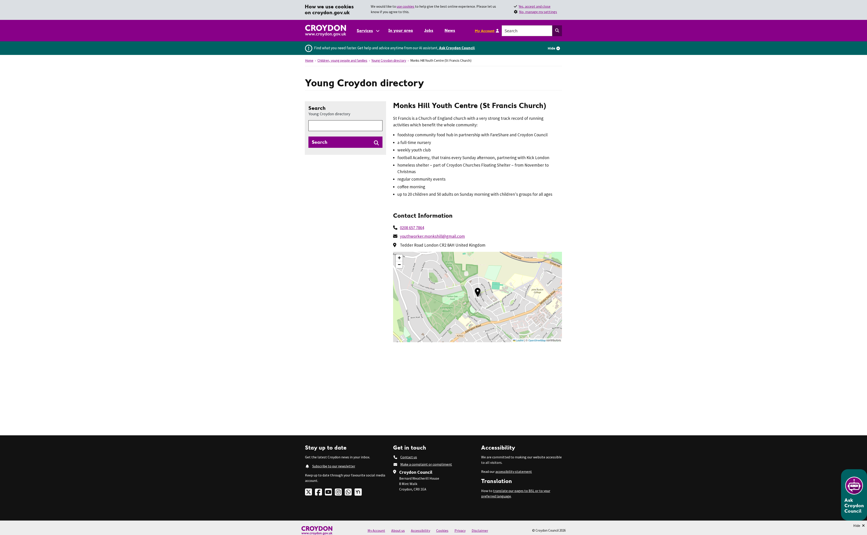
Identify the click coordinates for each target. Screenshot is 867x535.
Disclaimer (480, 530)
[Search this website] (557, 30)
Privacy (460, 530)
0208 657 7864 (412, 227)
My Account (484, 31)
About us (398, 530)
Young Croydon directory (388, 60)
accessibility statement (513, 471)
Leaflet (519, 340)
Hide (551, 48)
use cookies (405, 6)
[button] (477, 292)
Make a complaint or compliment (426, 464)
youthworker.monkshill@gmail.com (432, 236)
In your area (400, 30)
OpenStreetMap (537, 340)
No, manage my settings (538, 11)
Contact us (408, 457)
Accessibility (420, 530)
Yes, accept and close (534, 6)
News (450, 30)
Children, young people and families (342, 60)
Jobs (428, 30)
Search (329, 110)
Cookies (442, 530)
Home (309, 60)
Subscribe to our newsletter (333, 466)
